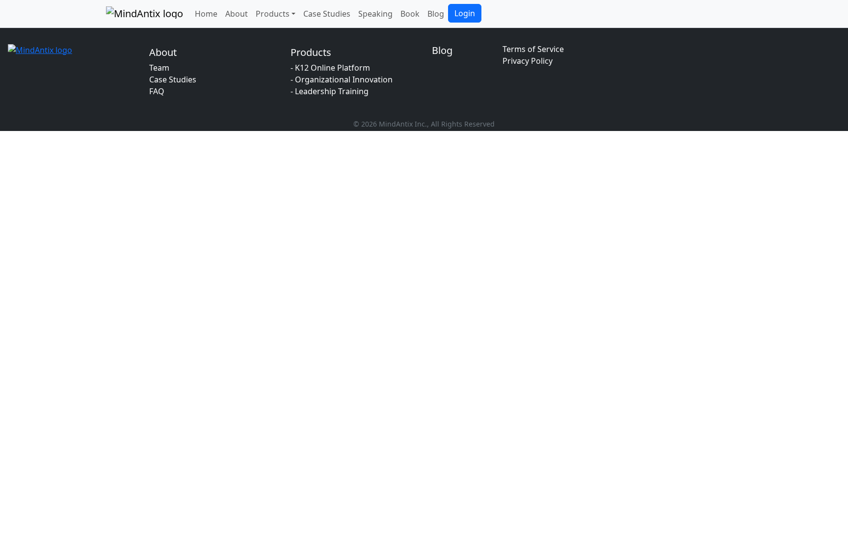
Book (410, 13)
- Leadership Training (330, 91)
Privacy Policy (528, 60)
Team (159, 67)
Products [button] (273, 13)
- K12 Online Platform (330, 67)
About (236, 13)
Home (206, 13)
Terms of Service (533, 49)
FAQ (156, 91)
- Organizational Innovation (342, 79)
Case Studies (326, 13)
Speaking (375, 13)
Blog (435, 13)
